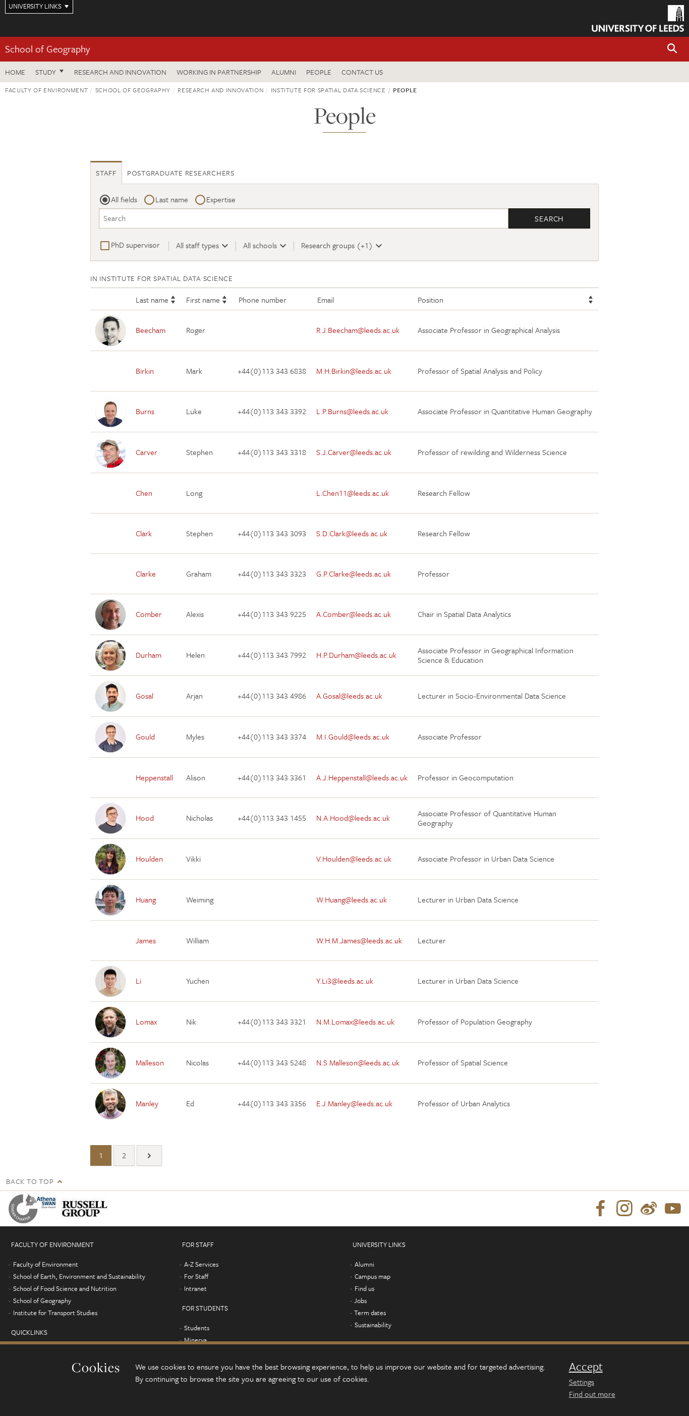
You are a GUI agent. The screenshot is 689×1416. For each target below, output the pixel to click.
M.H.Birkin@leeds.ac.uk (353, 370)
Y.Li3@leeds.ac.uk (344, 980)
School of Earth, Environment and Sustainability (79, 1276)
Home (15, 72)
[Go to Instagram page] (624, 1209)
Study (45, 72)
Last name (171, 199)
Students (196, 1328)
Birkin (145, 370)
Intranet (195, 1288)
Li (138, 980)
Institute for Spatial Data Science (328, 89)
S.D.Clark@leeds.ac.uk (351, 533)
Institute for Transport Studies (55, 1313)
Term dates (370, 1313)
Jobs (360, 1300)
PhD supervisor (135, 244)
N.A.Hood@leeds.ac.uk (353, 817)
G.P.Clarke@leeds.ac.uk (353, 573)
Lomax (146, 1021)
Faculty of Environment (46, 89)
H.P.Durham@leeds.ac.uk (356, 654)
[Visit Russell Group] (86, 1209)
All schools (260, 245)
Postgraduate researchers (181, 172)
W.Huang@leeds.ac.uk (351, 899)
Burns (145, 411)
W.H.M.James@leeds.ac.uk (359, 940)
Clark (144, 533)
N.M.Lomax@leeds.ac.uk (355, 1021)
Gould (145, 736)
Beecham (150, 329)
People (318, 72)
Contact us (362, 72)
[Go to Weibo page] (649, 1209)
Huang (146, 899)
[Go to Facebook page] (600, 1209)
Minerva (195, 1340)
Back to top (29, 1181)
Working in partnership (219, 72)
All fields (124, 199)
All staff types (197, 245)
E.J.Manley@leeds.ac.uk (354, 1103)
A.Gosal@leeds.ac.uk (349, 695)
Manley (147, 1103)
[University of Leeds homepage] (638, 18)
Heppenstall (154, 777)
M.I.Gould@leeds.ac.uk (352, 736)
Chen (144, 492)
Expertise (221, 199)
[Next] (149, 1155)
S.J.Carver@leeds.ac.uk (353, 452)
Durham (148, 654)
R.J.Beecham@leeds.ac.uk (357, 329)
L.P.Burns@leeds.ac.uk (352, 411)
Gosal (144, 695)
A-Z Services (201, 1264)
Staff (106, 172)
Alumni (283, 72)
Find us (364, 1288)
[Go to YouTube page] (673, 1209)
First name (203, 299)
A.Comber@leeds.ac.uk (353, 613)
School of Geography (47, 48)
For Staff (196, 1276)
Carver (146, 452)
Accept (586, 1367)
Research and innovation (120, 72)
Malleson (150, 1062)
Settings (581, 1381)
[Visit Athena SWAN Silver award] (34, 1209)
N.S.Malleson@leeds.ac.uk (357, 1062)
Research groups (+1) (337, 245)
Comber (149, 613)
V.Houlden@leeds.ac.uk (353, 858)
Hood (145, 817)
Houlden (149, 858)
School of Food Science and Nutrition (65, 1288)
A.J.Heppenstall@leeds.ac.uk (362, 777)
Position (430, 299)
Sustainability (373, 1325)
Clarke (146, 573)
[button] (672, 49)
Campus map (372, 1276)
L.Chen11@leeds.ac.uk (352, 492)
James (146, 940)
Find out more (592, 1393)
